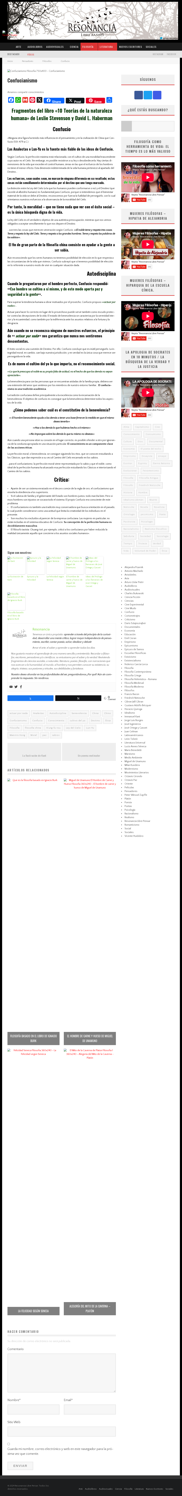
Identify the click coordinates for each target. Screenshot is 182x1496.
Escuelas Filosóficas (135, 653)
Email (68, 1400)
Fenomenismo (151, 471)
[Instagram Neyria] (157, 95)
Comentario (15, 1349)
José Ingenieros (133, 724)
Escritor (128, 463)
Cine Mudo (130, 608)
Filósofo (128, 485)
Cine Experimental (134, 604)
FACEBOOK (171, 54)
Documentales (132, 627)
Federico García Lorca (136, 664)
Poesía (128, 802)
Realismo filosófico (156, 529)
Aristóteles (130, 574)
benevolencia (79, 713)
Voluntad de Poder (145, 551)
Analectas (38, 713)
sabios (56, 735)
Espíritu (142, 463)
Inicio (10, 61)
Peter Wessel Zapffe (136, 795)
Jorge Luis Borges (134, 720)
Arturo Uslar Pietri (134, 582)
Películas (129, 787)
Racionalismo (131, 529)
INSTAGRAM (158, 54)
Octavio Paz (131, 780)
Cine (157, 427)
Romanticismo (132, 824)
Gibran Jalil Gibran (134, 701)
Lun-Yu (90, 728)
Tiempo (128, 543)
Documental (156, 441)
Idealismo (130, 712)
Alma (126, 427)
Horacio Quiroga (133, 709)
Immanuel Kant (132, 716)
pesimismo (147, 514)
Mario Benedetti (133, 750)
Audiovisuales (55, 47)
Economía (129, 449)
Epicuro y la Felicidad (32, 578)
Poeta (162, 514)
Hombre (143, 492)
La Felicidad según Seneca (55, 578)
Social (128, 828)
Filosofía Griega (133, 675)
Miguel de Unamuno (135, 761)
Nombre (14, 1400)
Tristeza (142, 543)
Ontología (129, 514)
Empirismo (130, 456)
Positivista (129, 522)
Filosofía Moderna (134, 686)
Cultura (128, 441)
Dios (140, 441)
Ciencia (74, 47)
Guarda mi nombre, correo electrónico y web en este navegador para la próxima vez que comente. (60, 1451)
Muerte (153, 500)
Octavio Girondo (133, 776)
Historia (128, 492)
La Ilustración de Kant (15, 578)
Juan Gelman (131, 731)
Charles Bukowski (134, 593)
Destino (95, 720)
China (95, 713)
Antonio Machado (134, 571)
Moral (34, 735)
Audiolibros (35, 47)
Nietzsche (129, 507)
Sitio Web (13, 1422)
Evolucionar (130, 471)
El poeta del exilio (151, 449)
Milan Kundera (132, 765)
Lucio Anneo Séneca (135, 746)
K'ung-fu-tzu (54, 728)
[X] (148, 95)
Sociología (162, 536)
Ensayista (147, 456)
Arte (18, 47)
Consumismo (153, 434)
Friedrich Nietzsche (149, 485)
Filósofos (129, 690)
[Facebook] (21, 687)
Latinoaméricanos (134, 735)
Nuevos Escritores (130, 47)
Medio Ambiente (133, 757)
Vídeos (30, 54)
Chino (107, 713)
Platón (128, 798)
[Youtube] (11, 687)
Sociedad (145, 536)
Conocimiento (56, 720)
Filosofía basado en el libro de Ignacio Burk (15, 615)
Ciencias (129, 601)
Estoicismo (130, 656)
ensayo (162, 456)
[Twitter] (16, 687)
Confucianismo (18, 720)
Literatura (106, 47)
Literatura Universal (135, 742)
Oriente (129, 783)
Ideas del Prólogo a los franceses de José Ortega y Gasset (94, 581)
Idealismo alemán (133, 500)
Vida (126, 551)
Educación (130, 634)
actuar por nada (19, 713)
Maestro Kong (17, 735)
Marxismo (130, 754)
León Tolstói (131, 739)
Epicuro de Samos (134, 649)
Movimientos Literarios (137, 772)
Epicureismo (131, 645)
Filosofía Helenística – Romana (141, 679)
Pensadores (131, 791)
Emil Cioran (130, 638)
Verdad (157, 543)
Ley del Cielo (73, 728)
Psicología (147, 522)
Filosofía (87, 47)
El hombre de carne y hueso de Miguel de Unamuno (74, 581)
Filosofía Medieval (134, 683)
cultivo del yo (77, 720)
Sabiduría (129, 536)
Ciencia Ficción (132, 597)
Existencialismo (133, 660)
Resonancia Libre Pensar (137, 821)
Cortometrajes (132, 615)
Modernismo (131, 768)
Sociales (151, 47)
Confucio (37, 720)
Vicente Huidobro (134, 836)
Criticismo (130, 619)
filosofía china (33, 728)
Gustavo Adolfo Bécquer (138, 705)
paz (44, 735)
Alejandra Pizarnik (134, 567)
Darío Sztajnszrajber (135, 623)
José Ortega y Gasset (136, 727)
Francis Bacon (132, 694)
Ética (108, 720)
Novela (144, 507)
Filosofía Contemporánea (138, 671)
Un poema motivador (89, 755)
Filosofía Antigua (148, 478)
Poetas (128, 806)
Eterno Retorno (161, 463)
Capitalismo (142, 427)
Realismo (129, 817)
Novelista (159, 507)
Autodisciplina (58, 713)
